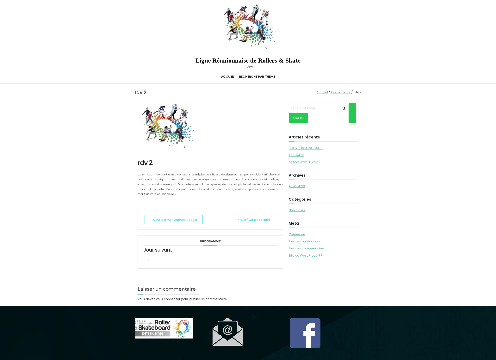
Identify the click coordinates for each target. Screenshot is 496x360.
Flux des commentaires (307, 248)
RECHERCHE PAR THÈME (257, 76)
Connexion (297, 234)
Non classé (297, 210)
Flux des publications (305, 241)
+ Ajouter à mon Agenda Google (173, 220)
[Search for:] (319, 108)
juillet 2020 (297, 186)
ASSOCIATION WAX (303, 162)
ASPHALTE (296, 155)
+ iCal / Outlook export (254, 220)
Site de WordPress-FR (305, 255)
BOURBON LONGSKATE (306, 148)
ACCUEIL (227, 76)
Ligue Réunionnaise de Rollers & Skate (248, 60)
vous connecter (168, 299)
